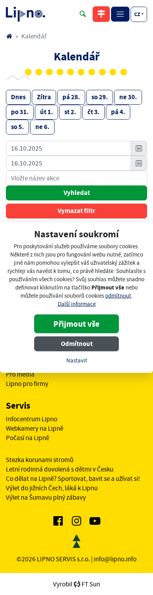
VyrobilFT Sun (76, 584)
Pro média (20, 374)
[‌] (58, 522)
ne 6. (42, 126)
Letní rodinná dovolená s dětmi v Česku (59, 469)
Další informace (77, 304)
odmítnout (118, 296)
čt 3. (93, 111)
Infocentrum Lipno (31, 419)
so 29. (99, 97)
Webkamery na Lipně (34, 428)
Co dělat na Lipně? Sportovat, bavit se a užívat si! (73, 478)
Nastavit (76, 360)
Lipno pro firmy (27, 383)
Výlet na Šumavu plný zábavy (46, 497)
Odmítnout (77, 343)
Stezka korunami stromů (39, 459)
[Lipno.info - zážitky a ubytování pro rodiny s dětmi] (9, 36)
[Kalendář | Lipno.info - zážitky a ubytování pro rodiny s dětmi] (25, 14)
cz (137, 14)
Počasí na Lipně (27, 437)
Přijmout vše (76, 323)
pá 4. (118, 111)
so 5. (17, 126)
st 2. (70, 111)
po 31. (20, 111)
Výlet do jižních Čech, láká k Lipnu (52, 488)
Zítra (44, 97)
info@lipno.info (115, 559)
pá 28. (71, 97)
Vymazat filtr (76, 210)
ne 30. (128, 97)
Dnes (18, 97)
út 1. (46, 111)
